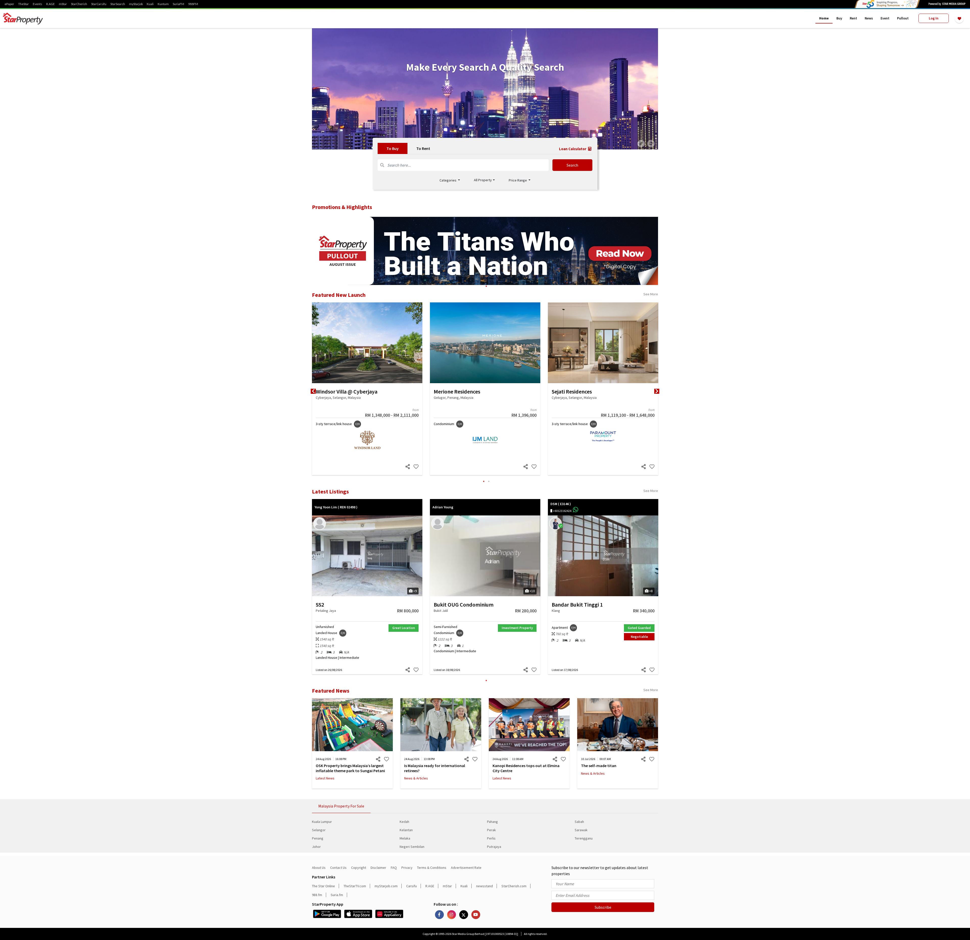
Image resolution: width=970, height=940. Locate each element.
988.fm (317, 895)
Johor (316, 846)
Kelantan (406, 830)
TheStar (23, 4)
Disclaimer (378, 867)
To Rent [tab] (423, 148)
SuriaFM (178, 4)
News (869, 18)
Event (885, 18)
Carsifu (411, 886)
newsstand (484, 886)
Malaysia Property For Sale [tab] (341, 805)
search (572, 165)
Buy (839, 18)
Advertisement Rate (466, 867)
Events (37, 4)
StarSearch (117, 4)
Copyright (358, 867)
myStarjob (136, 4)
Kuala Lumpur (322, 821)
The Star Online (323, 886)
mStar (63, 4)
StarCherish (79, 4)
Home (824, 18)
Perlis (491, 838)
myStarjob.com (386, 886)
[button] (484, 180)
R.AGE (50, 4)
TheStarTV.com (355, 886)
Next (656, 391)
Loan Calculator (573, 148)
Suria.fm (337, 895)
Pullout (903, 18)
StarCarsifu (98, 4)
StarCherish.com (513, 886)
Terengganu (584, 838)
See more (650, 294)
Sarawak (581, 830)
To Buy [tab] (392, 148)
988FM (193, 4)
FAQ (394, 867)
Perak (491, 830)
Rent (853, 18)
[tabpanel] (485, 88)
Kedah (404, 821)
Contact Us (338, 867)
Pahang (492, 821)
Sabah (579, 821)
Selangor (319, 830)
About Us (319, 867)
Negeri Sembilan (412, 846)
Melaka (405, 838)
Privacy (407, 867)
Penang (317, 838)
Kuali (150, 4)
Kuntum (163, 4)
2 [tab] (488, 481)
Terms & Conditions (431, 867)
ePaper (9, 4)
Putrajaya (494, 846)
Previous (313, 391)
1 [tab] (486, 286)
